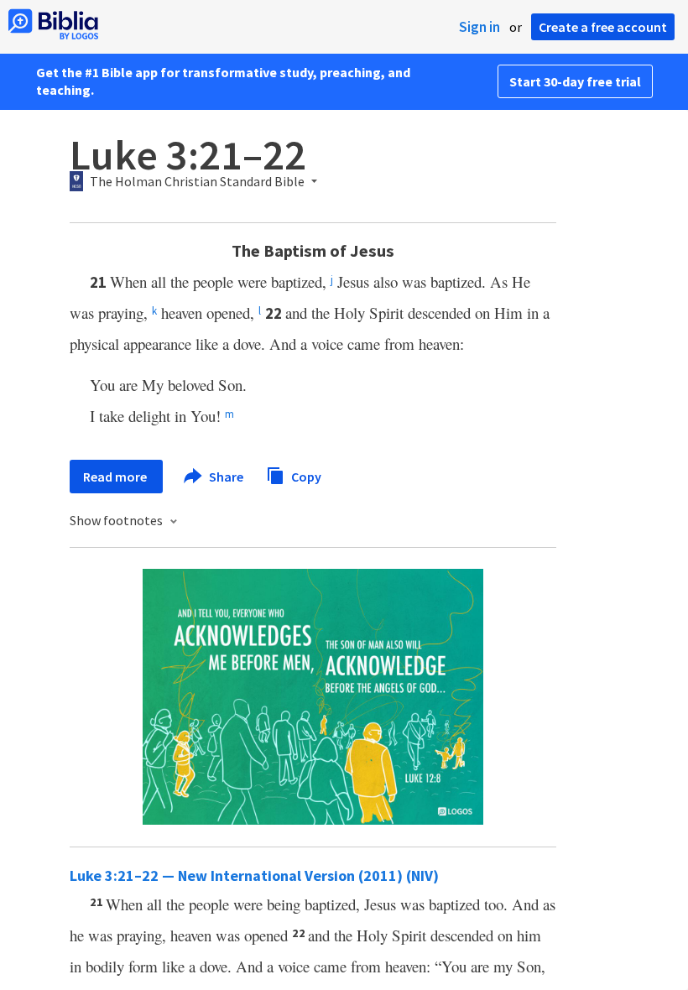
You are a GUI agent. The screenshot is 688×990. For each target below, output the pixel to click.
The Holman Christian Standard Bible (197, 182)
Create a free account (603, 26)
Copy (305, 475)
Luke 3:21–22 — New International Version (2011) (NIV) (254, 875)
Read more (116, 476)
